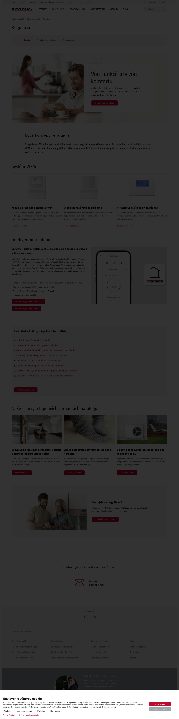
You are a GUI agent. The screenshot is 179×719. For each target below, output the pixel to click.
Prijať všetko (160, 704)
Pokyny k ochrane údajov (29, 715)
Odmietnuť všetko (160, 709)
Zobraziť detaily (9, 715)
